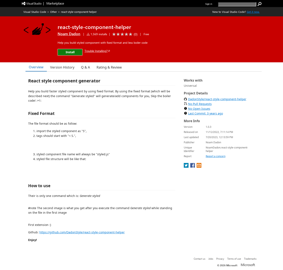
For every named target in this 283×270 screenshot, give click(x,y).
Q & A (85, 67)
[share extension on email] (199, 166)
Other (53, 11)
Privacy (220, 258)
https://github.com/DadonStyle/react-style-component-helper (82, 232)
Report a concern (215, 156)
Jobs (210, 258)
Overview (36, 67)
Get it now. (253, 11)
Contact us (199, 258)
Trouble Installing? (96, 51)
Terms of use (234, 258)
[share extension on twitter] (186, 166)
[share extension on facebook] (193, 166)
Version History (62, 67)
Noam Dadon (69, 33)
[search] (260, 4)
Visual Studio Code (34, 11)
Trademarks (250, 258)
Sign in (208, 3)
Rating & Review (109, 67)
